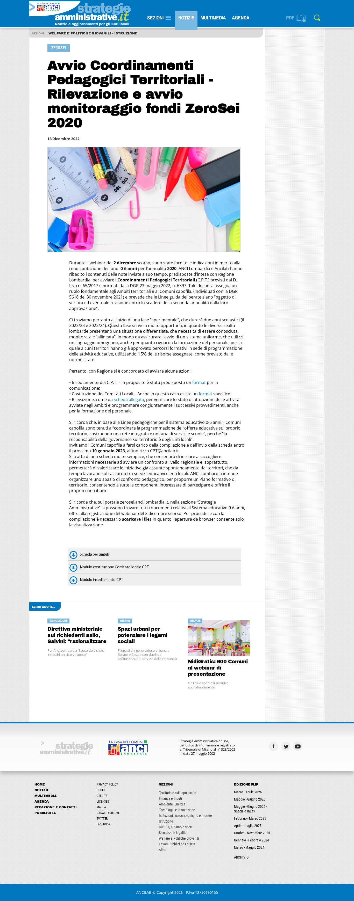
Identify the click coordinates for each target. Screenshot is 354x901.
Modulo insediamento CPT (101, 579)
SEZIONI (155, 17)
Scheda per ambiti (94, 554)
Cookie (101, 790)
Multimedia (213, 17)
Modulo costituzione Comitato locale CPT (114, 566)
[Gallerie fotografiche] (310, 746)
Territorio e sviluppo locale (177, 793)
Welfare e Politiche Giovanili (179, 838)
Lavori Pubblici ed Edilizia (177, 844)
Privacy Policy (107, 784)
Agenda (240, 17)
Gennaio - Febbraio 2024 (251, 840)
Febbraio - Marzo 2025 (250, 818)
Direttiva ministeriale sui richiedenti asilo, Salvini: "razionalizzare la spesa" (76, 635)
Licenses (103, 801)
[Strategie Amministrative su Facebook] (274, 746)
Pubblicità (45, 813)
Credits (102, 795)
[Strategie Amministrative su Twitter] (286, 746)
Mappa (101, 807)
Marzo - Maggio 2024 (249, 847)
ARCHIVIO (241, 857)
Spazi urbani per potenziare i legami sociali (142, 635)
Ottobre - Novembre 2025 (252, 833)
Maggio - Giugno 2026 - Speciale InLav (250, 808)
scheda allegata (129, 399)
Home (39, 784)
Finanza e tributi (170, 798)
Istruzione (166, 821)
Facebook (103, 824)
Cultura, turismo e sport (175, 827)
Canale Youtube (108, 813)
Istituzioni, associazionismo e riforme (185, 815)
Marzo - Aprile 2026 (248, 792)
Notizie (186, 17)
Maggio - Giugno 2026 (249, 799)
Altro (162, 850)
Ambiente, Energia (172, 804)
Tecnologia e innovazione (177, 810)
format (199, 382)
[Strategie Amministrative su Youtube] (298, 746)
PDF (290, 17)
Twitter (102, 818)
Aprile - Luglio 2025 (247, 826)
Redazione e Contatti (55, 807)
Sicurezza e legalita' (173, 833)
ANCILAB (143, 892)
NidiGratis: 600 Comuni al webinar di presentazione (218, 668)
